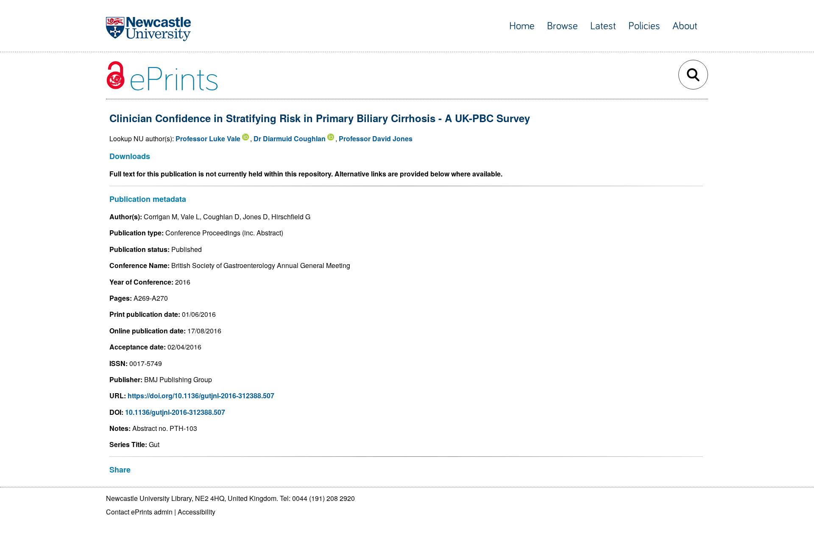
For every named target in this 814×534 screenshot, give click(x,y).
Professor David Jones (376, 138)
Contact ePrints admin (139, 512)
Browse (562, 26)
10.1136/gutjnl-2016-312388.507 (175, 412)
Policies (644, 26)
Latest (603, 26)
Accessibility (196, 512)
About (684, 26)
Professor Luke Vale (208, 138)
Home (522, 26)
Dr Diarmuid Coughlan (290, 138)
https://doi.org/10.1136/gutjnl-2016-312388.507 (201, 395)
